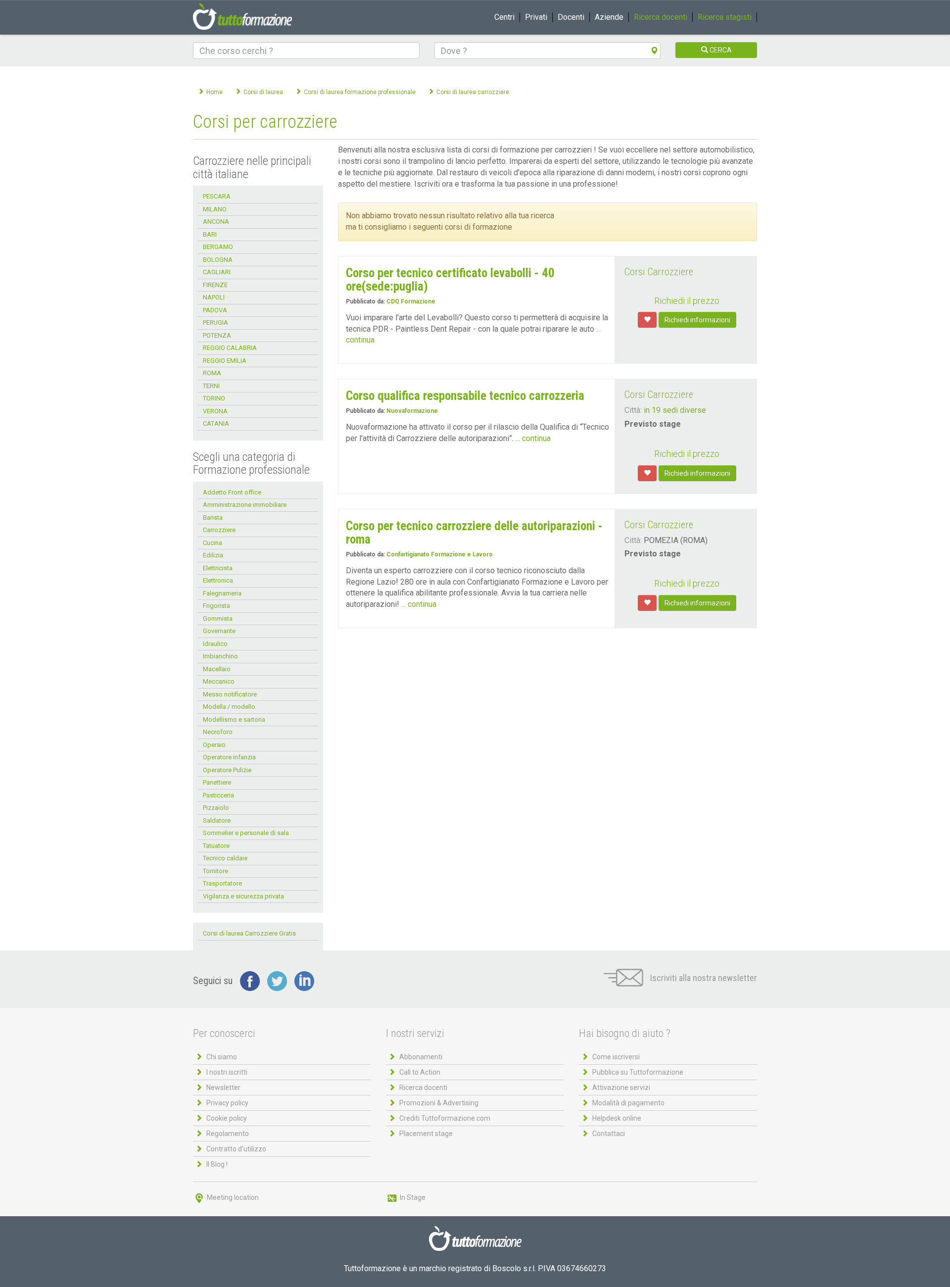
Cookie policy (226, 1118)
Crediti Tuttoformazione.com (444, 1118)
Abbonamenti (420, 1057)
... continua (533, 438)
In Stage (412, 1197)
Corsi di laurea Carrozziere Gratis (249, 933)
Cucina (212, 542)
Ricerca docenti (660, 17)
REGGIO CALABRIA (230, 347)
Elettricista (218, 568)
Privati (536, 17)
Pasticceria (218, 795)
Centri (504, 17)
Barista (213, 517)
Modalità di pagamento (628, 1103)
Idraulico (215, 643)
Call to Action (419, 1072)
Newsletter (223, 1087)
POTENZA (217, 335)
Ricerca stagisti (725, 17)
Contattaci (608, 1134)
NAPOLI (214, 297)
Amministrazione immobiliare (244, 504)
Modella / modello (229, 706)
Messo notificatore (230, 694)
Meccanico (219, 681)
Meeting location (232, 1197)
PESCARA (217, 196)
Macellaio (217, 669)
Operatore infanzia (229, 757)
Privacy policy (227, 1103)
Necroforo (218, 732)
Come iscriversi (616, 1057)
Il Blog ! (217, 1164)
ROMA (212, 373)
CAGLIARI (217, 272)
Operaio (214, 744)
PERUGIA (215, 322)
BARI (210, 234)
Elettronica (218, 580)
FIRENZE (215, 285)
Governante (219, 631)
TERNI (211, 386)
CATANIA (216, 423)
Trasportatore (222, 883)
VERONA (215, 411)
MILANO (215, 209)
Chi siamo (221, 1057)
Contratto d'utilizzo (236, 1149)
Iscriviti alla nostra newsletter (702, 978)
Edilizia (213, 555)
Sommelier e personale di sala (246, 833)
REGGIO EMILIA (224, 360)
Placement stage (426, 1134)
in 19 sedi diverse (675, 410)
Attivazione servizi (621, 1087)
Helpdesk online (616, 1118)
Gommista (218, 618)
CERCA (720, 50)
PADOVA (215, 310)
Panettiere (217, 782)
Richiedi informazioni (697, 320)
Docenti (571, 17)
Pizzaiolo (216, 807)
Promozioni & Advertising (438, 1103)
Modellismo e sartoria (234, 719)
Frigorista (216, 605)
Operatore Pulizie (227, 770)
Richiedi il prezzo (686, 301)
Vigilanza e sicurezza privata (243, 896)
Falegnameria (222, 593)
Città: (633, 410)
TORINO (214, 398)
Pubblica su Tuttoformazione (637, 1072)
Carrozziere (219, 530)
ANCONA (216, 221)
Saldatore (217, 820)
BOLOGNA (218, 259)
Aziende (609, 17)
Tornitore (215, 871)
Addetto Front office (232, 492)
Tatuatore (216, 845)
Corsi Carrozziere (658, 272)
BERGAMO (218, 246)
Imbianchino (220, 656)
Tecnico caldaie (225, 858)
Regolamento (227, 1134)
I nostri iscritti (226, 1072)
